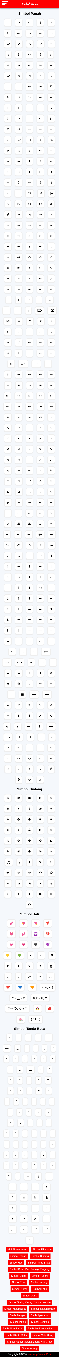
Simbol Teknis (18, 1322)
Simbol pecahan (40, 1315)
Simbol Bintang (40, 1256)
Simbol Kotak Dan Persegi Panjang (29, 1269)
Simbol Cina (18, 1282)
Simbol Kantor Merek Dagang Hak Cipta (29, 1341)
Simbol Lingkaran (12, 1328)
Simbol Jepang (39, 1282)
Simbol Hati (15, 1262)
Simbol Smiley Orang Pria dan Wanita (29, 1302)
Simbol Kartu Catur (16, 1335)
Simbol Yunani (40, 1276)
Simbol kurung (29, 1348)
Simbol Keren (30, 4)
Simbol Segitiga (40, 1322)
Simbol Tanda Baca (39, 1262)
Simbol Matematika (15, 1308)
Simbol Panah (18, 1256)
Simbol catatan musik (43, 1308)
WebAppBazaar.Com (39, 1354)
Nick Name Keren (17, 1249)
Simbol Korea (20, 1289)
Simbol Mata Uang (42, 1335)
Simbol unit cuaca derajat (42, 1328)
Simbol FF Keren (42, 1249)
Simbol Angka (17, 1315)
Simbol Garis (29, 1295)
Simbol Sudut (18, 1276)
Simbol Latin (40, 1289)
